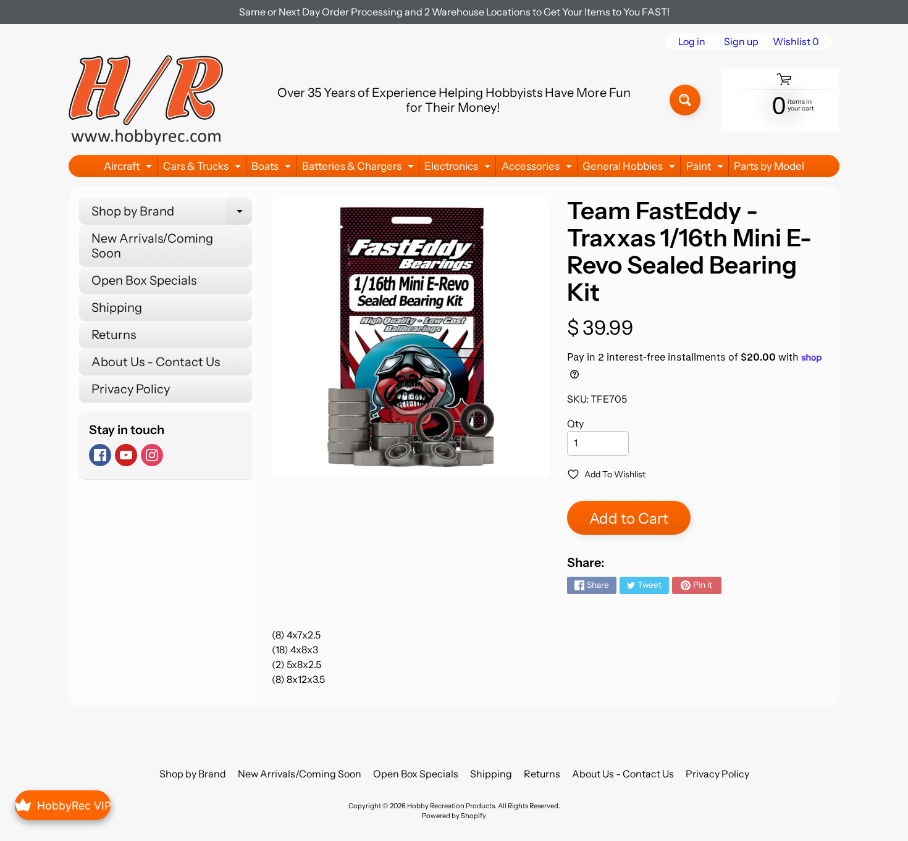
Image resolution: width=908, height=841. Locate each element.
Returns (113, 334)
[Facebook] (100, 455)
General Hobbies (630, 168)
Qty (575, 423)
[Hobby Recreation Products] (146, 100)
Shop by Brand (171, 214)
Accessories (538, 168)
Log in (691, 41)
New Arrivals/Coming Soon (152, 246)
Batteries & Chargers (359, 168)
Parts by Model (769, 166)
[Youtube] (126, 455)
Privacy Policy (130, 389)
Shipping (116, 307)
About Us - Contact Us (155, 361)
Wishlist (796, 41)
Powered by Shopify (454, 815)
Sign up (741, 41)
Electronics (459, 168)
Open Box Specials (143, 280)
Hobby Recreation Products (451, 805)
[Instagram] (152, 455)
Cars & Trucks (203, 168)
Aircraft (129, 168)
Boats (272, 168)
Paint (706, 168)
